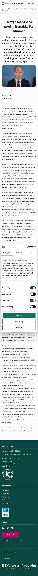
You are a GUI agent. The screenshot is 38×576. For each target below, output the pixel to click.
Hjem (3, 9)
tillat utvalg (19, 321)
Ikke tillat (19, 327)
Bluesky (12, 528)
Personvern (6, 497)
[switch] (33, 294)
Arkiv (3, 500)
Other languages (7, 558)
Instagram (8, 528)
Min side (10, 534)
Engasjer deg (6, 503)
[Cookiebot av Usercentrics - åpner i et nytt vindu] (27, 247)
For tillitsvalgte (7, 490)
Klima (10, 9)
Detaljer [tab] (19, 253)
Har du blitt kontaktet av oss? (12, 541)
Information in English (9, 552)
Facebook (3, 528)
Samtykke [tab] (6, 253)
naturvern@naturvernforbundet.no (19, 455)
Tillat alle (19, 316)
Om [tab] (31, 253)
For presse (5, 494)
